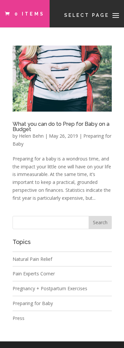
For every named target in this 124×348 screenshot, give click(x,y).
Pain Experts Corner (34, 273)
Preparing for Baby (33, 303)
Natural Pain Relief (32, 259)
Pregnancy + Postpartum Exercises (50, 288)
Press (18, 318)
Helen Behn (31, 136)
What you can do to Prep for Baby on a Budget (61, 126)
